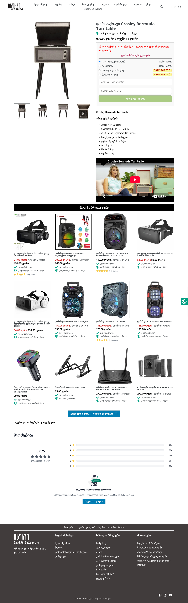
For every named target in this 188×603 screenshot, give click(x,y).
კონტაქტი (60, 556)
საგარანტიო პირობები (149, 547)
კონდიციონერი (104, 565)
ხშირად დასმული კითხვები (152, 556)
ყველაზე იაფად (93, 8)
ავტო (105, 4)
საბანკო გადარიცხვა (113, 70)
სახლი (73, 4)
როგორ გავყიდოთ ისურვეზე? (153, 560)
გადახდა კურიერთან (113, 61)
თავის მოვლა (121, 4)
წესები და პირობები (148, 543)
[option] (20, 112)
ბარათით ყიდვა (110, 74)
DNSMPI (141, 565)
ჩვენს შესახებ (62, 543)
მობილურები (89, 4)
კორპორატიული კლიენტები (71, 552)
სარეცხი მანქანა (105, 574)
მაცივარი (101, 569)
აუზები (149, 4)
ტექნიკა (59, 4)
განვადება (107, 65)
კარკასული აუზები (106, 560)
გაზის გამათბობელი (107, 556)
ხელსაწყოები (42, 4)
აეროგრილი (103, 547)
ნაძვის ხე (101, 543)
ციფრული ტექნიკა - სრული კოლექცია (92, 413)
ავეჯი (137, 4)
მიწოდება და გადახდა (149, 552)
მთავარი (69, 527)
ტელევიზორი (103, 578)
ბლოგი (59, 547)
